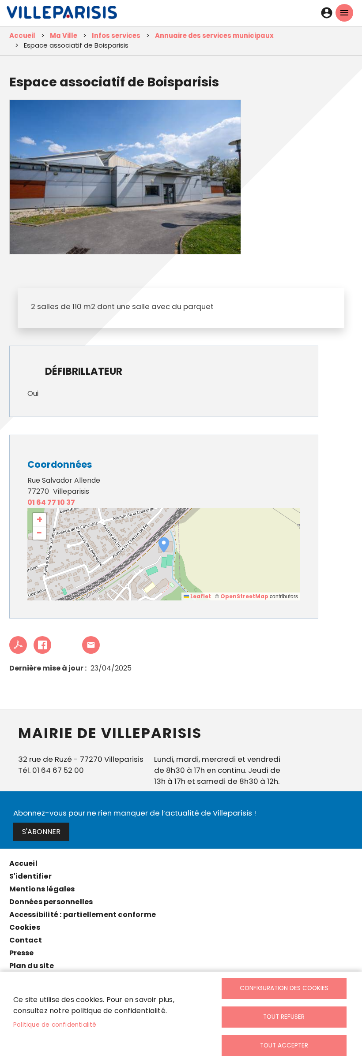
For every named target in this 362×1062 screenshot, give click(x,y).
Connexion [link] (327, 13)
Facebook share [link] (42, 645)
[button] (164, 545)
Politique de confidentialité (55, 1025)
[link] (62, 15)
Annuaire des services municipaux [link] (214, 35)
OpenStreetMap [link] (244, 596)
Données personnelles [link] (51, 902)
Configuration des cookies (284, 988)
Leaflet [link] (200, 596)
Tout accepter (284, 1045)
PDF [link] (18, 645)
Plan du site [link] (31, 966)
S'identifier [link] (30, 876)
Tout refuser (284, 1017)
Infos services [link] (116, 35)
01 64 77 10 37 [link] (51, 502)
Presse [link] (21, 953)
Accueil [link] (22, 35)
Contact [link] (25, 940)
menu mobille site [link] (344, 13)
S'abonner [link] (41, 832)
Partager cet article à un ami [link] (91, 645)
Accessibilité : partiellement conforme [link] (82, 914)
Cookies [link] (24, 927)
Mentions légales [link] (42, 889)
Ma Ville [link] (63, 35)
